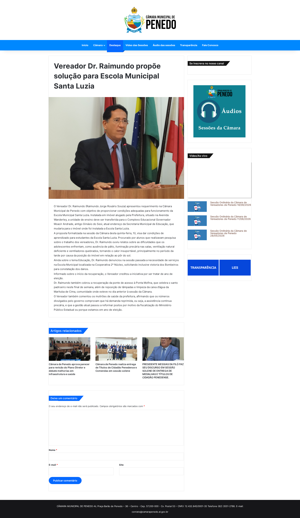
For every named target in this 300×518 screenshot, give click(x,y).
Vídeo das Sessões (137, 45)
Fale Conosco (210, 45)
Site (121, 464)
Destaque (115, 45)
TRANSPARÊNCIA (203, 267)
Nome (53, 450)
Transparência (188, 45)
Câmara (98, 45)
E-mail (53, 464)
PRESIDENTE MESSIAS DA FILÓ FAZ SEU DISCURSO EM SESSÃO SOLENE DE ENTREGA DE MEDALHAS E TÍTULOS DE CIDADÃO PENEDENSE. (163, 371)
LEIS (235, 267)
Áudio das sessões (164, 45)
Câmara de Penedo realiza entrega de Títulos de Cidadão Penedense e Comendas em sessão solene (116, 367)
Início (85, 45)
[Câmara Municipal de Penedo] (150, 20)
